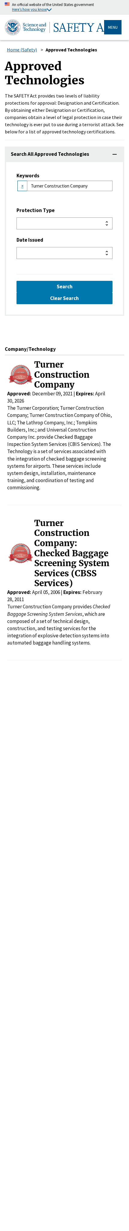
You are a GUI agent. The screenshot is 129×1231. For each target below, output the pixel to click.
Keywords (27, 175)
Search (65, 286)
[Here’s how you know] (64, 7)
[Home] (54, 27)
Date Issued (29, 240)
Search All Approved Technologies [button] (50, 154)
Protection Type (35, 210)
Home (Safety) (22, 50)
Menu (113, 27)
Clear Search (64, 298)
